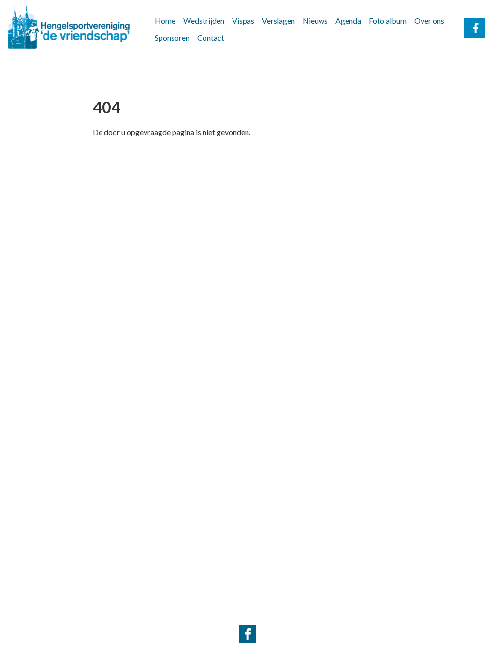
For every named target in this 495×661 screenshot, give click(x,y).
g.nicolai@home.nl (292, 613)
